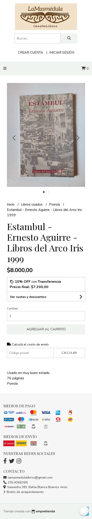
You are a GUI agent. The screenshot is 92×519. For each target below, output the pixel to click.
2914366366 (17, 482)
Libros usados (32, 204)
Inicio (11, 204)
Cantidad (12, 308)
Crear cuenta (30, 52)
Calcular (69, 353)
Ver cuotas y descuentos (28, 297)
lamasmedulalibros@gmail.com (29, 477)
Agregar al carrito (46, 329)
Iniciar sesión (61, 52)
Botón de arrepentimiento (25, 492)
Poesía (55, 204)
